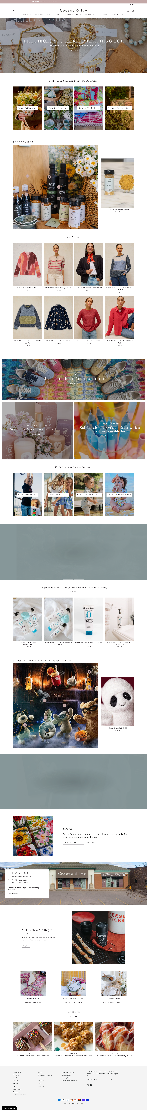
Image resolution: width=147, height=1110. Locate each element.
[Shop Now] (73, 379)
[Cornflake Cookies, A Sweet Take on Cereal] (73, 1036)
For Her (49, 14)
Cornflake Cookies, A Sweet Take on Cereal (73, 1056)
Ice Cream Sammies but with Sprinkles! (32, 1056)
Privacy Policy (66, 1078)
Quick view (117, 205)
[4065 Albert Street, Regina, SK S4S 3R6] (73, 883)
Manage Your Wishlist (45, 1075)
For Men (79, 14)
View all (73, 351)
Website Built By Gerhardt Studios (73, 1103)
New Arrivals (28, 14)
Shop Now (73, 50)
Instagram (41, 1086)
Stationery (102, 14)
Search (40, 1072)
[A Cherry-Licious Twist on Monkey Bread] (114, 1036)
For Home (38, 14)
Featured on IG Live (117, 14)
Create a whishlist (33, 1002)
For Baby (69, 14)
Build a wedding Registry (113, 1002)
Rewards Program (68, 1072)
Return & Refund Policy (69, 1080)
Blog (39, 1083)
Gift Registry (42, 1078)
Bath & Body (89, 14)
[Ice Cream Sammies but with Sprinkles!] (32, 1036)
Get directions (15, 893)
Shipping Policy (67, 1075)
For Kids (58, 14)
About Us (41, 1080)
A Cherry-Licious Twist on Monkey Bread (114, 1056)
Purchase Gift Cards (73, 1002)
